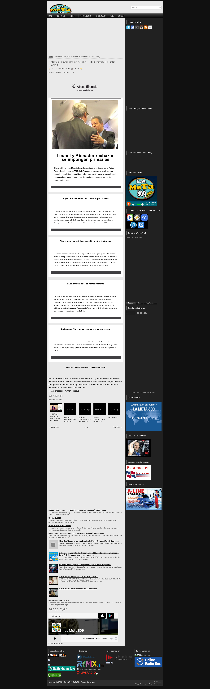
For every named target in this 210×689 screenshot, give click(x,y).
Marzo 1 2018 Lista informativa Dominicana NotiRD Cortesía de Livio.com (76, 533)
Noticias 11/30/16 (54, 518)
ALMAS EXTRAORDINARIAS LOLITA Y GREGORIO (78, 588)
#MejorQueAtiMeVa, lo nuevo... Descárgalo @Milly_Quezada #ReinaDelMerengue (89, 541)
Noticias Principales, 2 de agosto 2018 (70, 419)
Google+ (76, 391)
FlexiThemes (158, 682)
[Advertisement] (85, 37)
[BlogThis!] (56, 396)
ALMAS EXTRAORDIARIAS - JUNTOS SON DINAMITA (78, 577)
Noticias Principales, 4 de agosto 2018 (99, 419)
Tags (139, 303)
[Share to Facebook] (61, 396)
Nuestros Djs (61, 16)
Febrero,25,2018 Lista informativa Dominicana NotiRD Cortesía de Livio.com (77, 510)
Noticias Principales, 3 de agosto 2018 (85, 419)
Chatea (112, 16)
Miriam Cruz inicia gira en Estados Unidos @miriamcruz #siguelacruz (85, 565)
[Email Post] (50, 396)
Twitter (67, 391)
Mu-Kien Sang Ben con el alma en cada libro (86, 367)
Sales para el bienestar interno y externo (85, 284)
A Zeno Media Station (55, 643)
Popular (131, 303)
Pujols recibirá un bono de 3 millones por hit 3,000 (86, 198)
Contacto (121, 16)
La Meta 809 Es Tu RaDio (70, 682)
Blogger (152, 392)
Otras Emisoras (86, 16)
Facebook (59, 391)
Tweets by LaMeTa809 (134, 237)
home (51, 57)
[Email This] (54, 396)
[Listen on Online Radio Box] (148, 666)
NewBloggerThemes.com (154, 684)
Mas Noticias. (113, 417)
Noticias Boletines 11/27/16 (58, 600)
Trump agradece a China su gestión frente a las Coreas (85, 241)
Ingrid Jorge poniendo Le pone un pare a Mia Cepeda (55, 417)
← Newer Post (54, 427)
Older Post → (117, 427)
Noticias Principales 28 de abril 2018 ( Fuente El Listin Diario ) (81, 63)
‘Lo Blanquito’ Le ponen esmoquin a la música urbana (85, 329)
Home (50, 16)
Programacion (101, 16)
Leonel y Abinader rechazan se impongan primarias (86, 157)
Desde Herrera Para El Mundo (59, 526)
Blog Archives (150, 303)
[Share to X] (59, 396)
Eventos (73, 16)
